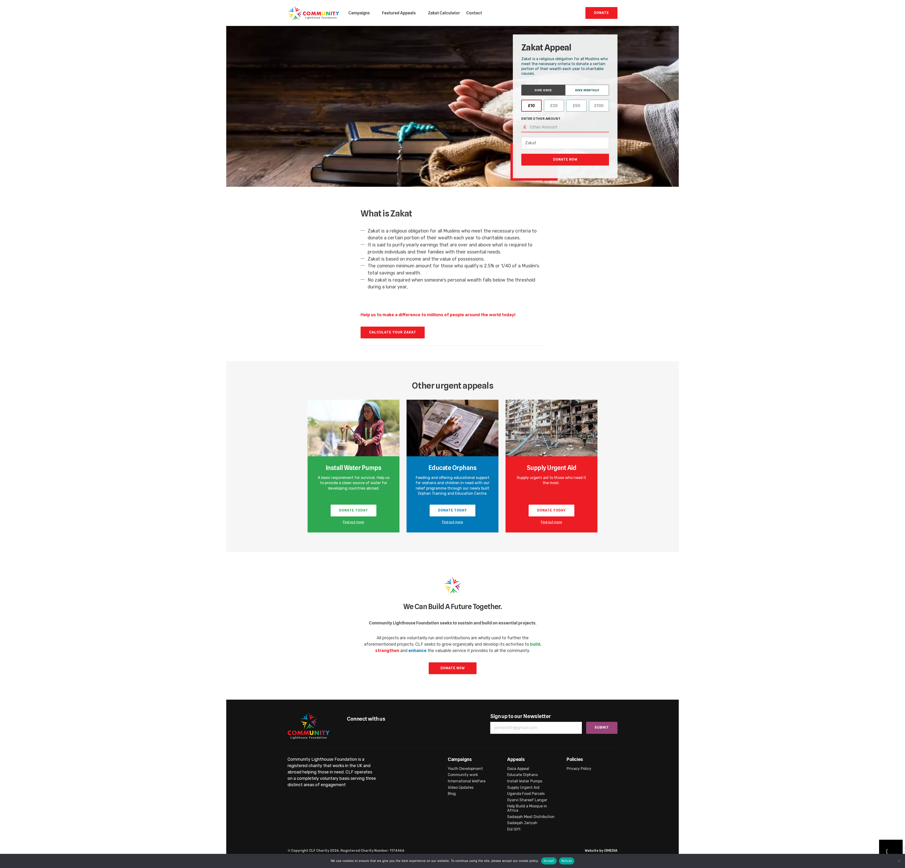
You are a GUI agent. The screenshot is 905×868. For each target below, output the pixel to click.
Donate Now (565, 160)
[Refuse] (899, 861)
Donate (601, 13)
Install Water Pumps (353, 467)
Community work (463, 775)
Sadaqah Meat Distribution (531, 817)
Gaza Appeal (518, 769)
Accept (548, 861)
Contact (474, 13)
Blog (452, 794)
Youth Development (465, 769)
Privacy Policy (579, 769)
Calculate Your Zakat (392, 332)
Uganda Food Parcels (526, 794)
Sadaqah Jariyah (522, 823)
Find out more (353, 522)
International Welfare (466, 781)
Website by (601, 851)
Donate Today (353, 510)
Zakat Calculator (444, 13)
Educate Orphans (452, 467)
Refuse (566, 861)
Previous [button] (292, 466)
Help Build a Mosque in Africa (527, 808)
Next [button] (612, 466)
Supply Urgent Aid (551, 467)
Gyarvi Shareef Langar (527, 800)
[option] (353, 466)
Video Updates (460, 787)
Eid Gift (514, 829)
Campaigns (359, 13)
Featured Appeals (399, 13)
